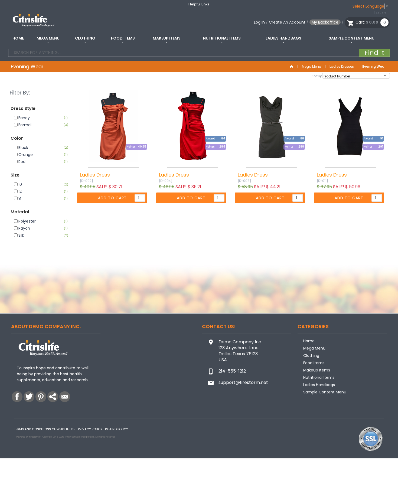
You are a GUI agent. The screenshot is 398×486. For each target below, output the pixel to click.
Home (18, 38)
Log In (259, 22)
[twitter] (29, 396)
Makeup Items (167, 38)
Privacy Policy (90, 429)
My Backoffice (325, 22)
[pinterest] (40, 396)
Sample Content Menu (351, 38)
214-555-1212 (232, 371)
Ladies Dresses (342, 66)
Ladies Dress (95, 175)
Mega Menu (48, 38)
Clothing (85, 38)
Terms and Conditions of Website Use (44, 429)
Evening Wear (374, 66)
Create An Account (287, 22)
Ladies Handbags (283, 38)
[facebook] (17, 396)
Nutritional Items (222, 38)
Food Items (123, 38)
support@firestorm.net (243, 382)
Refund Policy (116, 429)
